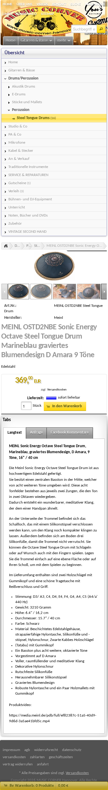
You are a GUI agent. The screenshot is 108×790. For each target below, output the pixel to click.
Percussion (29, 246)
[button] (101, 29)
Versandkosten (57, 389)
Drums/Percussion (20, 246)
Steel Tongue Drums (39, 246)
